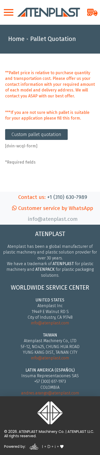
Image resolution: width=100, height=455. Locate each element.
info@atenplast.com (50, 323)
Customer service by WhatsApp (55, 208)
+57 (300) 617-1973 (50, 381)
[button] (9, 12)
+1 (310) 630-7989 (67, 197)
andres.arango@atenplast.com (50, 393)
